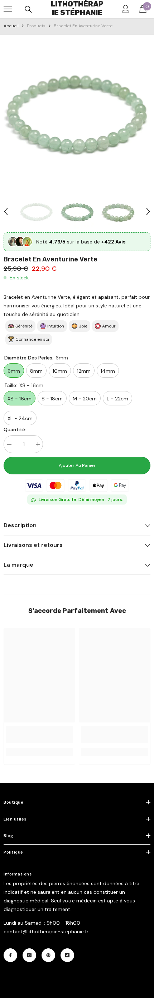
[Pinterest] (48, 955)
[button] (5, 211)
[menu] (8, 9)
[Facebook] (10, 955)
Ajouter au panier (77, 465)
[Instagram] (29, 955)
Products (36, 26)
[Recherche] (28, 9)
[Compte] (126, 9)
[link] (39, 734)
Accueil (11, 26)
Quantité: (15, 429)
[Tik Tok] (67, 955)
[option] (77, 113)
